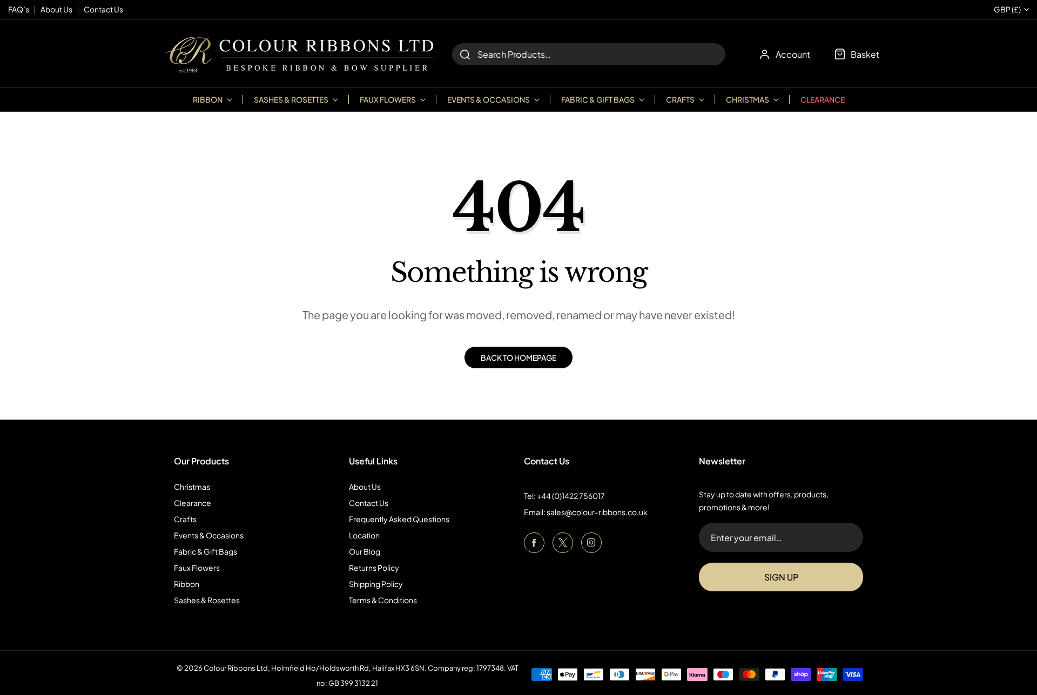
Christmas (192, 486)
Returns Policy (374, 567)
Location (364, 535)
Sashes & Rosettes (207, 600)
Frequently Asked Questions (399, 519)
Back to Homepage (518, 357)
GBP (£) (1007, 9)
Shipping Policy (376, 584)
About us (56, 9)
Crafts (185, 519)
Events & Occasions (209, 535)
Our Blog (364, 551)
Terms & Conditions (383, 600)
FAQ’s (18, 9)
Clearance (822, 99)
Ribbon (186, 584)
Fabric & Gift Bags (205, 551)
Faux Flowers (197, 567)
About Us (365, 486)
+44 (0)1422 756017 (571, 496)
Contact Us (368, 503)
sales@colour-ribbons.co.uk (597, 512)
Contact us (103, 9)
